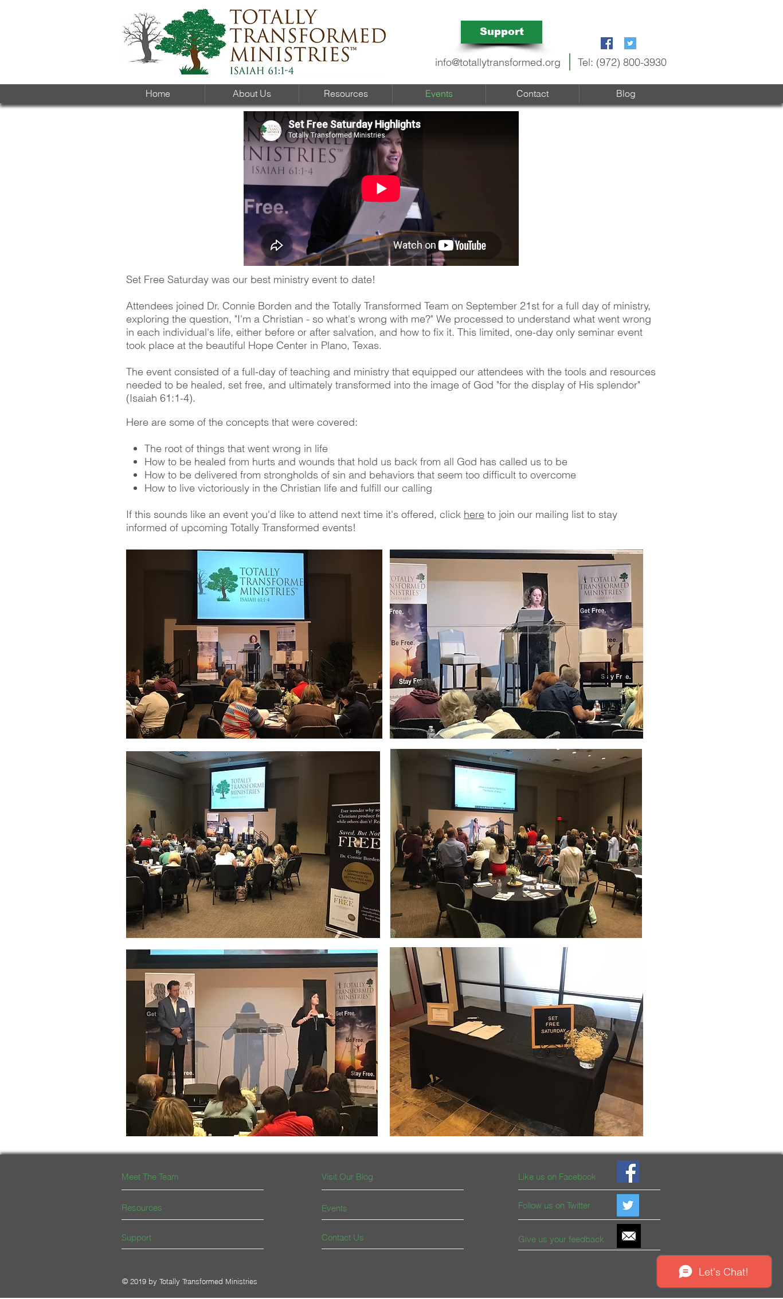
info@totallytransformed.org (498, 62)
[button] (345, 93)
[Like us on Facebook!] (607, 43)
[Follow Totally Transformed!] (630, 43)
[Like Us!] (628, 1171)
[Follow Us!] (628, 1205)
